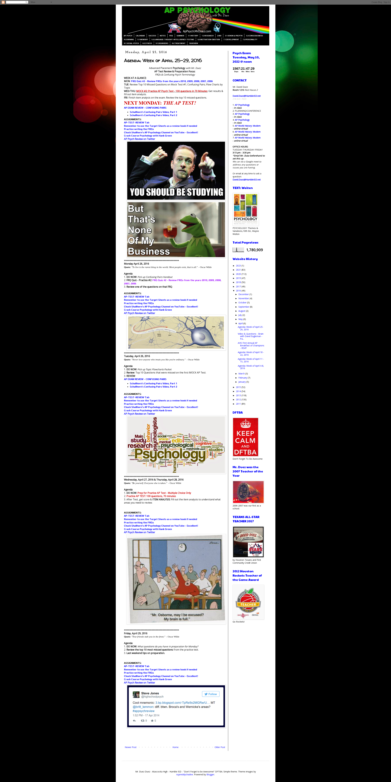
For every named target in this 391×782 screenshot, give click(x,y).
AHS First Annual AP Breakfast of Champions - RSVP (251, 345)
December (243, 294)
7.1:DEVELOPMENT (231, 39)
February (243, 377)
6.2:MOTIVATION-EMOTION (209, 39)
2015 (238, 387)
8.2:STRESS (147, 43)
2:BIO (219, 36)
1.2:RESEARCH (208, 36)
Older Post (220, 747)
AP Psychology (242, 104)
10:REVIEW (193, 43)
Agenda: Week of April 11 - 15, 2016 (251, 360)
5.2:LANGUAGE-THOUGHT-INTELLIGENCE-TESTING (173, 39)
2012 (238, 399)
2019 (238, 278)
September (244, 306)
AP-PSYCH (128, 36)
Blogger (210, 774)
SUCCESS (152, 36)
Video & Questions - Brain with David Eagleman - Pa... (250, 336)
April (240, 323)
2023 (238, 265)
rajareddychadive (184, 774)
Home (175, 747)
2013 (238, 395)
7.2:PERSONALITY (250, 39)
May (240, 319)
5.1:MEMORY (142, 39)
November (244, 298)
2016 (238, 290)
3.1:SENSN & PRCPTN (233, 36)
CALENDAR (140, 36)
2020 (238, 274)
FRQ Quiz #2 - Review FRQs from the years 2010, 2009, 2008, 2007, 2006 (172, 81)
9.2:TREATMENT (178, 43)
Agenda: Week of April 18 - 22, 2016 (251, 353)
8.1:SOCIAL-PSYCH (131, 43)
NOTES (163, 36)
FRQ (171, 36)
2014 (238, 391)
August (242, 310)
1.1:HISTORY (193, 36)
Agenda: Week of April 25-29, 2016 (250, 328)
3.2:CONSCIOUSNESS (254, 36)
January (242, 381)
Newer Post (131, 747)
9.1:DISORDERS (162, 43)
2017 (238, 286)
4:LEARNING (129, 39)
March (241, 373)
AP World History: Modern (248, 125)
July (240, 315)
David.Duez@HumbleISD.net (247, 95)
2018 (238, 282)
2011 (238, 403)
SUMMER (180, 36)
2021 (238, 269)
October (242, 302)
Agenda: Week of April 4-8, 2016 (251, 367)
